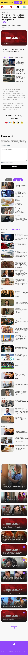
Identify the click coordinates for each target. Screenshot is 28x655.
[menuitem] (25, 2)
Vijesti (14, 7)
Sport (21, 7)
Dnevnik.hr (6, 7)
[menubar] (25, 2)
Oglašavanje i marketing (15, 651)
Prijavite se (14, 167)
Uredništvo (4, 651)
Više (14, 628)
